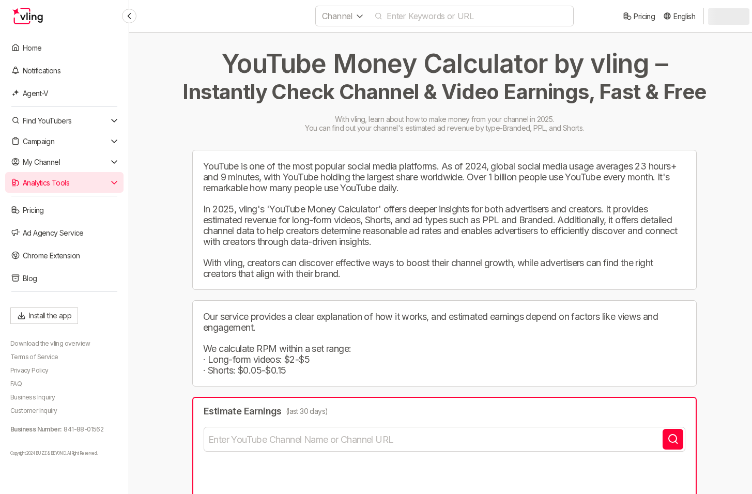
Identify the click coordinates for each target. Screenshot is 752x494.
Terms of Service (34, 357)
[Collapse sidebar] (129, 16)
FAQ (16, 384)
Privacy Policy (29, 370)
